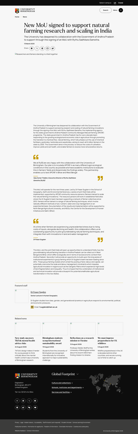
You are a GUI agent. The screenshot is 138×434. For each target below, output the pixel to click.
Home (17, 17)
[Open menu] (121, 10)
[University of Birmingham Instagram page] (17, 401)
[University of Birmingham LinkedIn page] (23, 401)
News (25, 17)
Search (105, 10)
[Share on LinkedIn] (42, 48)
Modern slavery (28, 422)
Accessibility (38, 422)
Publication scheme (21, 426)
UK (115, 3)
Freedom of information (51, 426)
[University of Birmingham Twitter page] (29, 401)
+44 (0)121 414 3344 (25, 392)
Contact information (33, 431)
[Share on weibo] (53, 48)
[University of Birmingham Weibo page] (23, 407)
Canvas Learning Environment (81, 422)
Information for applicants (35, 426)
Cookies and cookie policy (81, 426)
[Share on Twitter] (37, 48)
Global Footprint (63, 374)
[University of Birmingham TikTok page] (17, 407)
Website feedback (20, 431)
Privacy (17, 422)
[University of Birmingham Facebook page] (35, 401)
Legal (21, 422)
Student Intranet (66, 422)
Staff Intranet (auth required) (51, 422)
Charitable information (65, 426)
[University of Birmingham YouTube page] (35, 407)
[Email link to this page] (47, 48)
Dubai (120, 3)
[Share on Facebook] (31, 48)
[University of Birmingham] (25, 10)
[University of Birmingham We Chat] (29, 407)
